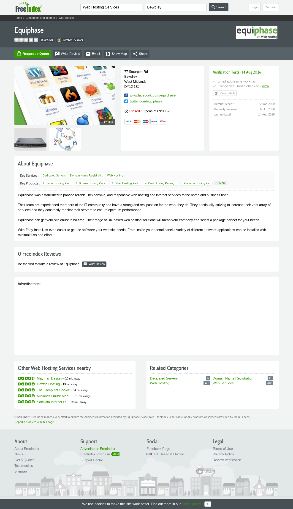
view (265, 86)
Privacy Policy (223, 454)
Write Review (94, 264)
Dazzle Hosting (48, 384)
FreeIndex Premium (95, 454)
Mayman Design (49, 378)
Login (255, 7)
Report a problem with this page (34, 422)
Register (271, 7)
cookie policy (191, 504)
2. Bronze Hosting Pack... (91, 183)
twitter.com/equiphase (146, 101)
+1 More (220, 183)
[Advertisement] (146, 319)
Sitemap (20, 471)
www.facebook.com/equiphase (153, 95)
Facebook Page (158, 449)
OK (208, 504)
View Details (224, 93)
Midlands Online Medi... (54, 396)
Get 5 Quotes (24, 460)
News (18, 454)
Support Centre (91, 460)
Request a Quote (32, 54)
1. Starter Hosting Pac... (57, 183)
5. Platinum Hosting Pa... (196, 183)
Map (116, 54)
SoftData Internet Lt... (52, 402)
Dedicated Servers (54, 175)
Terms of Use (223, 449)
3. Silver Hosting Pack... (126, 183)
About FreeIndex (26, 449)
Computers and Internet (40, 17)
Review (67, 54)
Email (92, 54)
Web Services (223, 383)
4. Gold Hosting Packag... (160, 183)
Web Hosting (67, 17)
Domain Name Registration (233, 378)
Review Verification (227, 460)
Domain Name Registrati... (86, 175)
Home (18, 17)
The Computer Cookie (53, 390)
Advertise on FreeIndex (97, 449)
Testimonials (23, 466)
